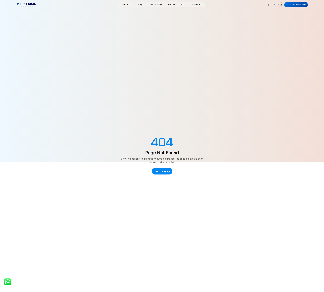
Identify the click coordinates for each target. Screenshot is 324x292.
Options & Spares (176, 4)
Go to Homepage (162, 171)
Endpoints (195, 4)
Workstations (156, 4)
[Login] (274, 4)
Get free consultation (296, 4)
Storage (139, 4)
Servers (125, 4)
